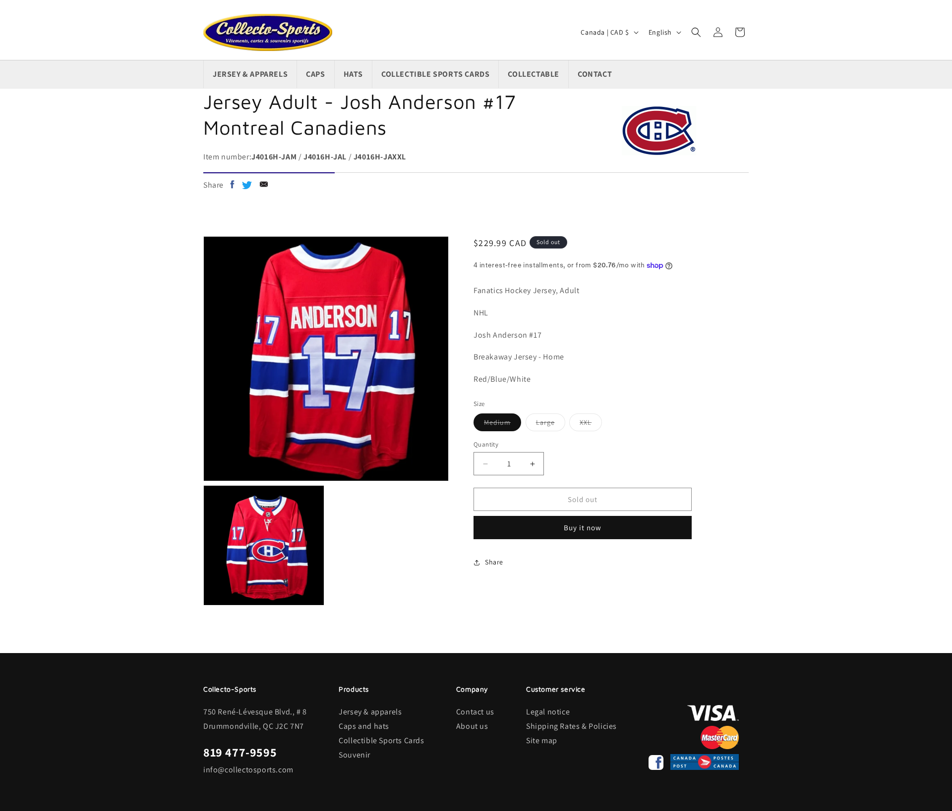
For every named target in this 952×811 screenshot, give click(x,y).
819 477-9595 (240, 752)
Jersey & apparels (370, 712)
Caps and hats (364, 726)
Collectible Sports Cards (381, 740)
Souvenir (354, 755)
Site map (541, 740)
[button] (696, 32)
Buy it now (582, 527)
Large (550, 424)
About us (472, 726)
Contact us (475, 712)
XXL (591, 424)
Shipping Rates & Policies (571, 726)
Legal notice (548, 712)
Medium (502, 424)
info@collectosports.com (248, 769)
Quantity (486, 444)
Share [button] (494, 562)
